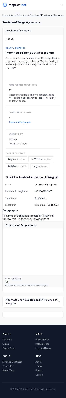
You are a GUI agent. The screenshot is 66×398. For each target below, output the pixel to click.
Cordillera (34, 15)
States (5, 344)
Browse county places (33, 74)
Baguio (13, 139)
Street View (8, 370)
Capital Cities (9, 348)
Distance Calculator (12, 361)
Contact (39, 374)
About (38, 361)
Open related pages (20, 122)
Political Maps (42, 344)
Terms (38, 366)
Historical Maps (43, 348)
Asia (12, 15)
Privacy (39, 370)
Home (5, 15)
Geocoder (7, 366)
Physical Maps (42, 339)
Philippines (22, 15)
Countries (7, 339)
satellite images (40, 285)
